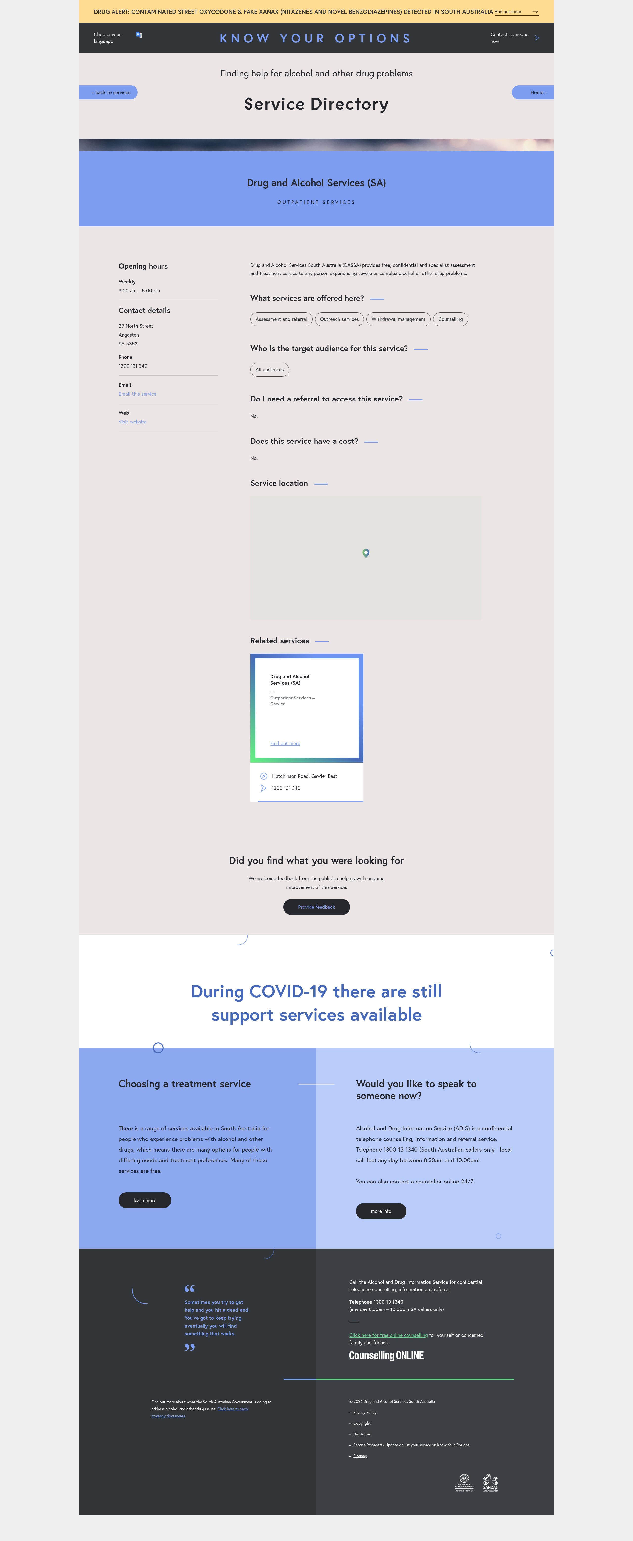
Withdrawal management (399, 319)
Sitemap (360, 1455)
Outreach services (339, 319)
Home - (538, 92)
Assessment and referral (281, 319)
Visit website (133, 421)
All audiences (270, 369)
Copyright (362, 1423)
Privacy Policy (365, 1412)
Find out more (508, 11)
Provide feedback (316, 907)
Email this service (137, 393)
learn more (145, 1200)
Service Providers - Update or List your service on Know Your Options (411, 1444)
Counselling (450, 319)
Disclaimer (362, 1433)
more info (381, 1211)
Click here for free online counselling (388, 1335)
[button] (365, 553)
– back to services (110, 92)
